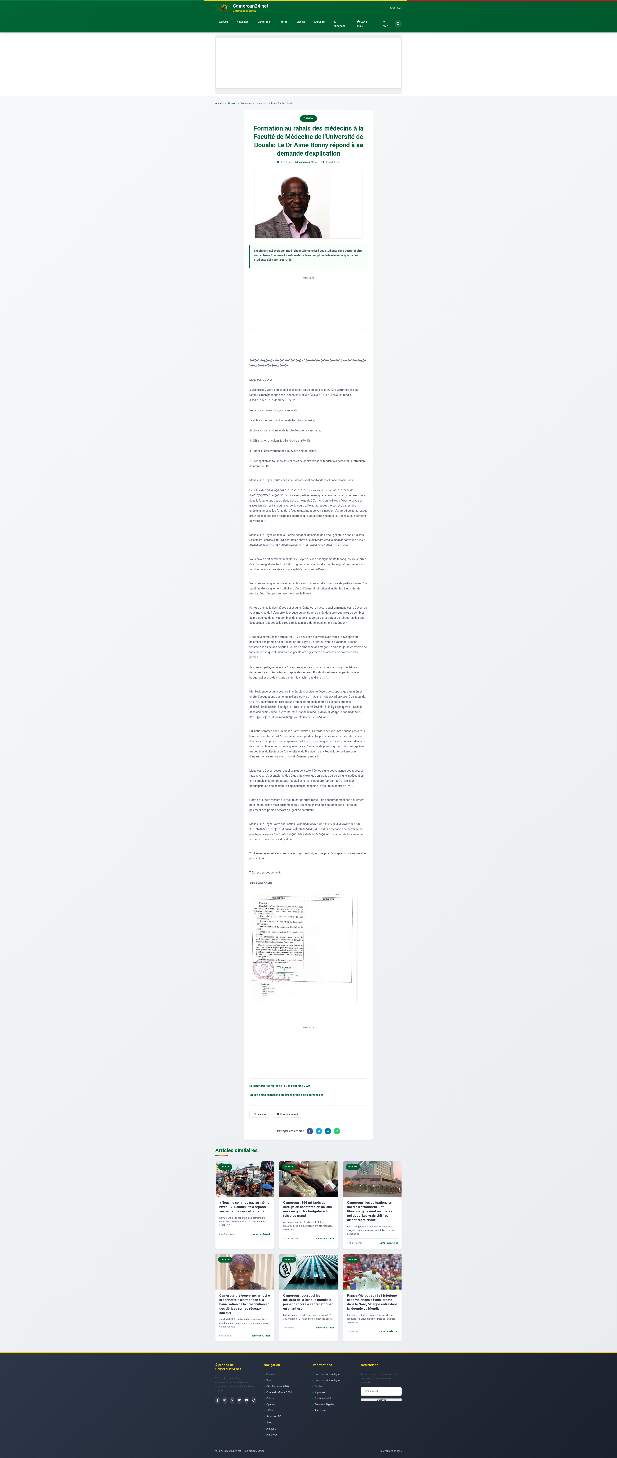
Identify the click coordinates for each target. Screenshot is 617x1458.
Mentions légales (325, 1404)
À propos (320, 1392)
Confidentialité (323, 1398)
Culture (270, 1398)
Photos (283, 21)
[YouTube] (246, 1400)
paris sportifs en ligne (327, 1374)
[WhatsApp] (232, 1400)
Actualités (243, 21)
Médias (300, 21)
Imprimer (261, 1114)
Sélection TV (273, 1416)
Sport (269, 1380)
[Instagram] (225, 1400)
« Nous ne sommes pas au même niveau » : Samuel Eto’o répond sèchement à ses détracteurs (244, 1207)
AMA (385, 25)
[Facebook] (217, 1400)
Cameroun (264, 21)
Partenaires (321, 1410)
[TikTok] (253, 1400)
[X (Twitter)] (239, 1400)
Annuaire (319, 21)
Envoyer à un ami (289, 1114)
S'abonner (381, 1400)
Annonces (339, 25)
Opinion (232, 103)
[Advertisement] (308, 63)
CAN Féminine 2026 (277, 1386)
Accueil (223, 21)
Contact (319, 1386)
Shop (269, 1422)
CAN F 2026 (362, 23)
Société (270, 1374)
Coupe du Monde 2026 (279, 1392)
